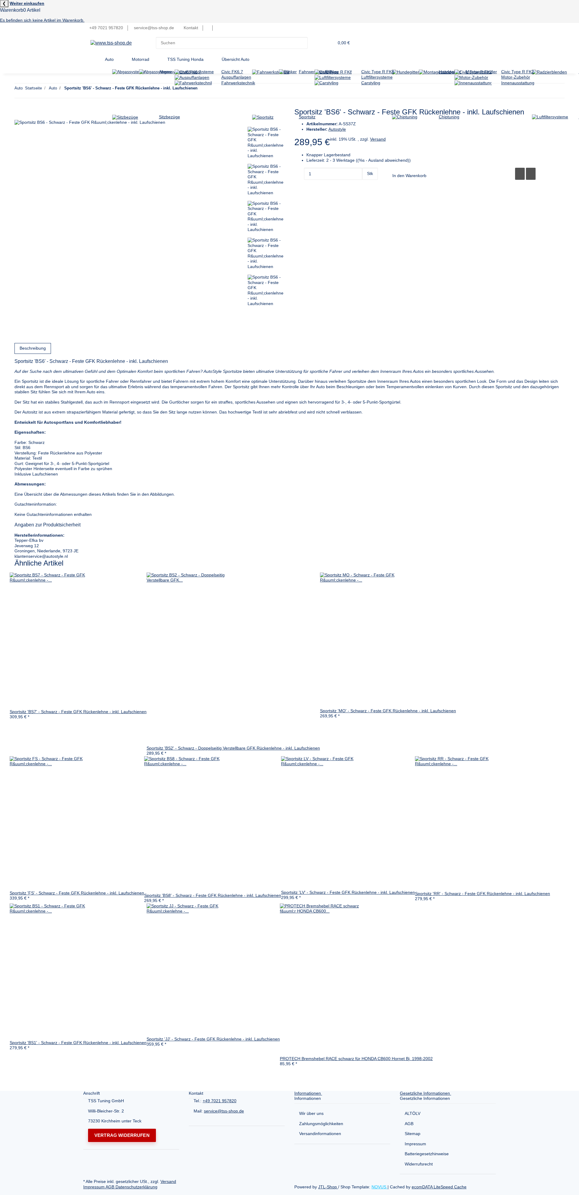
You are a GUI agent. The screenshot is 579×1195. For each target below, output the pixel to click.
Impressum (415, 1143)
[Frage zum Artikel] (509, 174)
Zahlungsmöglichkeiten (321, 1123)
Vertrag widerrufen (122, 1135)
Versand (168, 1181)
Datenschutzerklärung (136, 1186)
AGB (409, 1123)
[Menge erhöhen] (367, 186)
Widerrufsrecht (419, 1164)
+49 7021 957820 (219, 1100)
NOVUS (380, 1186)
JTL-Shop (328, 1186)
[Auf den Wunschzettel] (531, 174)
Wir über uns (311, 1113)
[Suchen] (312, 43)
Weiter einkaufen (27, 3)
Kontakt (191, 27)
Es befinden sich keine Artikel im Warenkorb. (42, 20)
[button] (208, 28)
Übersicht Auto (235, 59)
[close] (19, 114)
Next (254, 315)
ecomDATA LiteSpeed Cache (439, 1186)
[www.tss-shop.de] (111, 43)
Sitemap (412, 1133)
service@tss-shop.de (224, 1111)
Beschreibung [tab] (33, 348)
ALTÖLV (412, 1113)
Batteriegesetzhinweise (427, 1153)
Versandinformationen (320, 1133)
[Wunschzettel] (217, 28)
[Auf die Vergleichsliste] (520, 174)
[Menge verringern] (299, 174)
